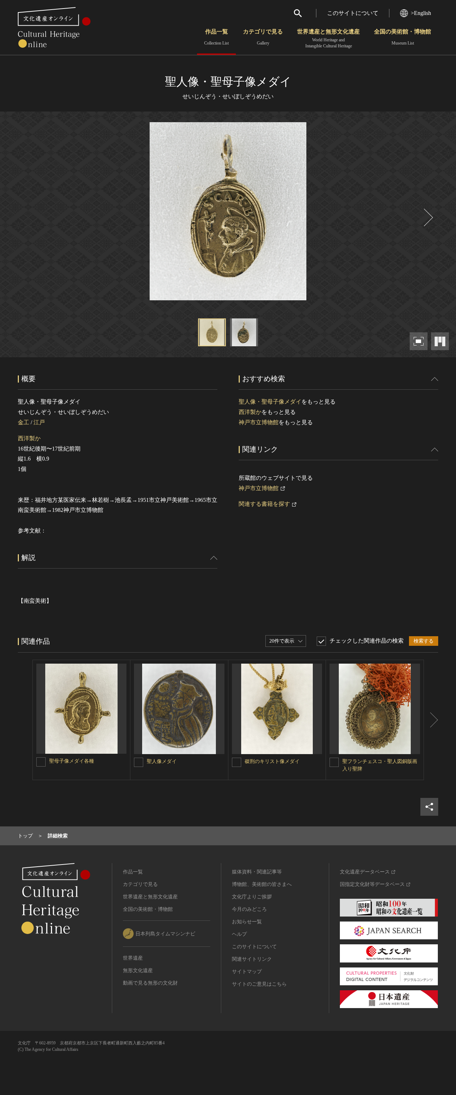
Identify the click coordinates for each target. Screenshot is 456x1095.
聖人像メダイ (162, 761)
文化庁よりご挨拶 (252, 896)
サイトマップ (247, 971)
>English (421, 13)
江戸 (39, 422)
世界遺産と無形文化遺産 (328, 38)
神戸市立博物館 (259, 422)
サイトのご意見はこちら (259, 984)
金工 (23, 422)
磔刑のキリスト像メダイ (272, 761)
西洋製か (29, 438)
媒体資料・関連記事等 (257, 872)
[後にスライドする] (427, 217)
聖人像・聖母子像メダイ (270, 402)
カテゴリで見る (263, 37)
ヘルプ (239, 934)
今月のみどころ (249, 909)
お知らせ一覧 (247, 921)
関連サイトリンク (252, 959)
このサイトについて (352, 13)
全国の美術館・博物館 (402, 37)
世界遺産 (133, 958)
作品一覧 (216, 37)
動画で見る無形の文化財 (150, 983)
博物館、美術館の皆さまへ (262, 884)
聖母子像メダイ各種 (71, 761)
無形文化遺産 (138, 970)
